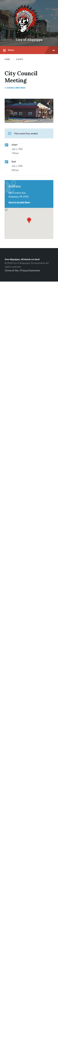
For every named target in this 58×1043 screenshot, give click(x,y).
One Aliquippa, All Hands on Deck (22, 259)
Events (19, 59)
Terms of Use (12, 270)
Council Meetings (16, 87)
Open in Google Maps (19, 202)
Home (7, 59)
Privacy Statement (30, 270)
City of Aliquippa (29, 40)
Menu (11, 50)
